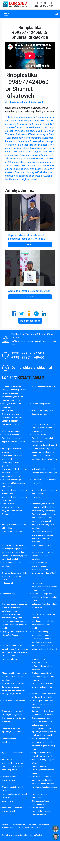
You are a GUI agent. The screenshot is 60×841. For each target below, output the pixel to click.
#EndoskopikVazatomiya (40, 141)
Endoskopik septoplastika (43, 410)
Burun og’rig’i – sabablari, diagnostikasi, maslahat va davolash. (43, 704)
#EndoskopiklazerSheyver (20, 169)
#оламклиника (35, 158)
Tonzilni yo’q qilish (10, 780)
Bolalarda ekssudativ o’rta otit (44, 573)
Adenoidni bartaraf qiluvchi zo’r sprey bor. (29, 290)
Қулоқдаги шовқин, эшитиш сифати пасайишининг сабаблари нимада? (14, 607)
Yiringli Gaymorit (39, 431)
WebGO (38, 835)
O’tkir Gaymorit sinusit (11, 431)
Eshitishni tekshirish (10, 583)
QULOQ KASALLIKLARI (41, 545)
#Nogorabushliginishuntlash (23, 179)
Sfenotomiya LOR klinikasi (43, 504)
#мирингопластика (33, 120)
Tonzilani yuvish (8, 811)
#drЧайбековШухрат (36, 127)
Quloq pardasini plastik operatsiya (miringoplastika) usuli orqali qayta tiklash (44, 731)
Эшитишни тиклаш (40, 739)
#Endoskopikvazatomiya (27, 131)
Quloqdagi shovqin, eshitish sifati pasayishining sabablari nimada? (44, 597)
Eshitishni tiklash (9, 739)
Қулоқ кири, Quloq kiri (11, 694)
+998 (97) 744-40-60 (43, 6)
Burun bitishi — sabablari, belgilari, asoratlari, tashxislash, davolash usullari (44, 441)
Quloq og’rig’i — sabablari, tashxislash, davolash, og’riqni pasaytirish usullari (15, 555)
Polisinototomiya (9, 777)
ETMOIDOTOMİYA (9, 504)
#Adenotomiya (33, 137)
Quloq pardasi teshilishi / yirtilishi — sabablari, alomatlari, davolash (42, 566)
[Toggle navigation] (6, 13)
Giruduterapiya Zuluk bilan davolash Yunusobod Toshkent (43, 624)
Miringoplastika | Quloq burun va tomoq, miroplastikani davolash (14, 676)
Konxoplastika (8, 410)
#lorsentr (22, 134)
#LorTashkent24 (17, 165)
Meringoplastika (39, 766)
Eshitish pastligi (8, 594)
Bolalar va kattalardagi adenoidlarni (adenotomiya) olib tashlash (13, 483)
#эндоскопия (15, 120)
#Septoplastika (16, 162)
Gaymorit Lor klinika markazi (43, 435)
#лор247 (47, 124)
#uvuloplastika (41, 144)
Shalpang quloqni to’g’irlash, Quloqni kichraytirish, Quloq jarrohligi (44, 676)
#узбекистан (35, 124)
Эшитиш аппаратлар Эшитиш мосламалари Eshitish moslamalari (42, 721)
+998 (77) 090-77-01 (43, 3)
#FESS (44, 131)
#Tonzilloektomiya (37, 134)
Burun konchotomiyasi (41, 777)
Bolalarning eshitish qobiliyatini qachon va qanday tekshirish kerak (44, 586)
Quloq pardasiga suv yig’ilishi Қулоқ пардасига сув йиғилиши (14, 576)
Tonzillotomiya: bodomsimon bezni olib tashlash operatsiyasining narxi (14, 472)
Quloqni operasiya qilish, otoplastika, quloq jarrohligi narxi (43, 745)
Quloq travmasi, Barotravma (13, 701)
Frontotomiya (37, 497)
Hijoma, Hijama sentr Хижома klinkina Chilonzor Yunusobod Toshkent (14, 624)
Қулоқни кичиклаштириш (43, 386)
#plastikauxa (11, 117)
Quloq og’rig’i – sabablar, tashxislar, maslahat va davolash (42, 555)
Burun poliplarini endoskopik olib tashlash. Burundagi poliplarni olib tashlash (44, 517)
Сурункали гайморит (11, 424)
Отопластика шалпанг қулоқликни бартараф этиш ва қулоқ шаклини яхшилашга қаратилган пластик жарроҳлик (14, 393)
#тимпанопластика (21, 151)
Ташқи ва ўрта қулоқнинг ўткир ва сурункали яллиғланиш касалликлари (13, 686)
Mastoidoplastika (9, 770)
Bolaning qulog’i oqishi (12, 659)
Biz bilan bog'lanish (30, 320)
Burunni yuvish (8, 801)
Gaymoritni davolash (10, 435)
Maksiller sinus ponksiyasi (13, 808)
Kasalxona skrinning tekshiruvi (44, 787)
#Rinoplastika (12, 144)
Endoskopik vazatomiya (12, 531)
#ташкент (22, 124)
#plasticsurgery (27, 117)
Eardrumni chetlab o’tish (12, 766)
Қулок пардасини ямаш (12, 752)
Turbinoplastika (8, 514)
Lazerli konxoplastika (41, 404)
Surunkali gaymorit (39, 414)
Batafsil (30, 244)
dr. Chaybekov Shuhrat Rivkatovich (24, 102)
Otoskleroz (6, 742)
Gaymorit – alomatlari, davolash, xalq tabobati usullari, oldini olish (12, 417)
